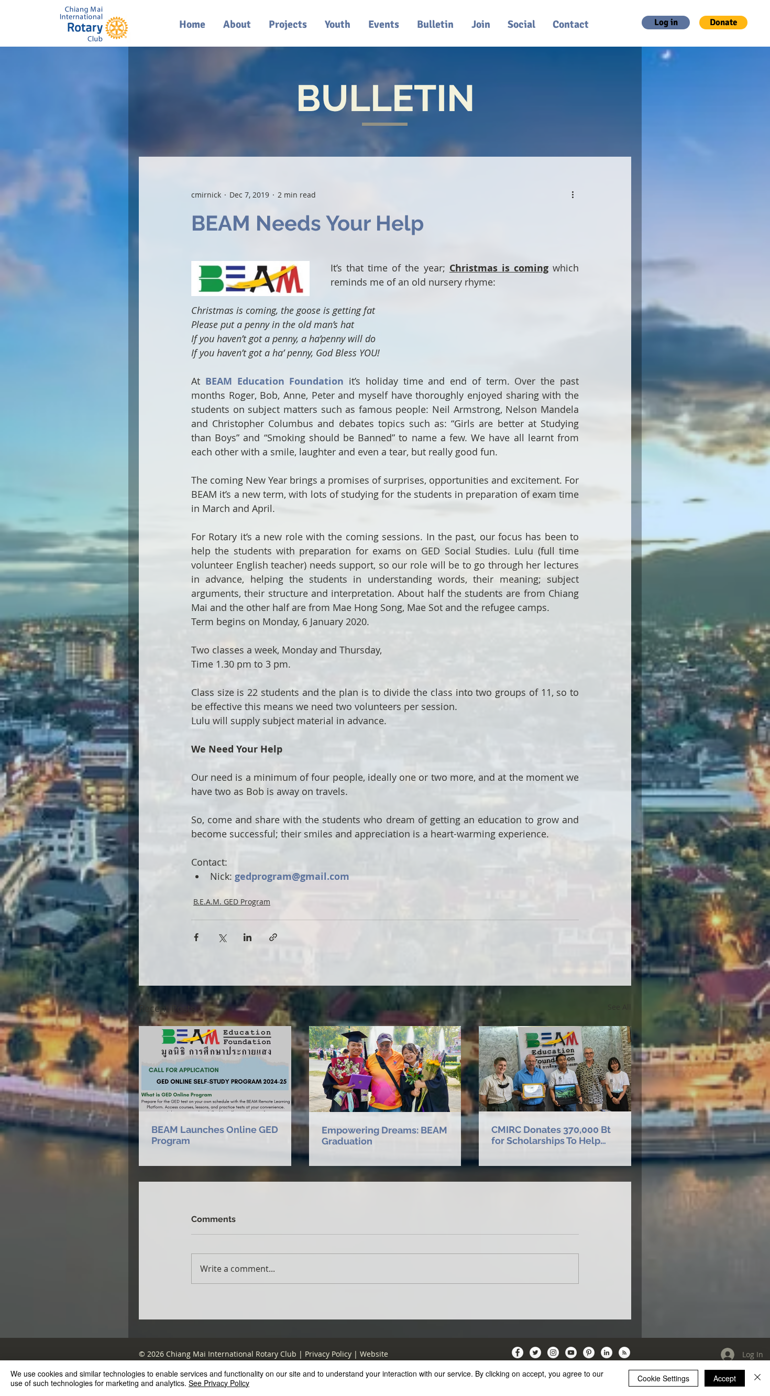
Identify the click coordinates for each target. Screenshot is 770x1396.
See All (619, 1007)
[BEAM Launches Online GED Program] (215, 1068)
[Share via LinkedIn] (247, 937)
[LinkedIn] (606, 1352)
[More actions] (572, 194)
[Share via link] (273, 937)
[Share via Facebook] (196, 937)
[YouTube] (571, 1352)
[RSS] (624, 1352)
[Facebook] (517, 1352)
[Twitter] (535, 1352)
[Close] (757, 1378)
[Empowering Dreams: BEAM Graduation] (385, 1069)
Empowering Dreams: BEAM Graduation (384, 1136)
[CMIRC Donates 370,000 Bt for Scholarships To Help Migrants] (555, 1068)
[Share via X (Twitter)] (222, 937)
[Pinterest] (589, 1352)
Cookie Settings (663, 1378)
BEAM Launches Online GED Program (214, 1135)
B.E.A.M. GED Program (231, 902)
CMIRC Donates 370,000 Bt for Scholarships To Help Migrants (551, 1135)
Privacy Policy (328, 1354)
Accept (724, 1378)
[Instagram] (553, 1352)
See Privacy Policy (219, 1383)
